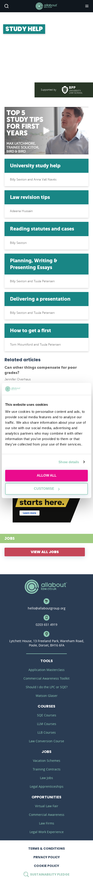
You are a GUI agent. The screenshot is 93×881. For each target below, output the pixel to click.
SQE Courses (46, 715)
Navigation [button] (86, 6)
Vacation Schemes (46, 760)
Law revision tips (30, 197)
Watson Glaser (47, 695)
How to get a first (30, 330)
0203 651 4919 (46, 624)
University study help (35, 165)
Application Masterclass (46, 670)
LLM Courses (46, 724)
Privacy (46, 857)
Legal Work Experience (47, 832)
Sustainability (49, 874)
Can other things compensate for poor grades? (41, 370)
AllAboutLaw (46, 6)
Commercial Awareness (46, 814)
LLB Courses (46, 732)
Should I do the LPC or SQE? (46, 687)
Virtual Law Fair (46, 806)
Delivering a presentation (40, 299)
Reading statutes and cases (42, 229)
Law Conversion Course (46, 741)
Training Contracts (46, 769)
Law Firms (46, 823)
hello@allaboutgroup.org (46, 608)
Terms (46, 848)
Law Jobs (46, 778)
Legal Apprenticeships (46, 786)
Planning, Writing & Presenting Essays (33, 264)
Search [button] (6, 6)
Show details (68, 462)
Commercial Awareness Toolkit (46, 678)
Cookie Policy (46, 866)
